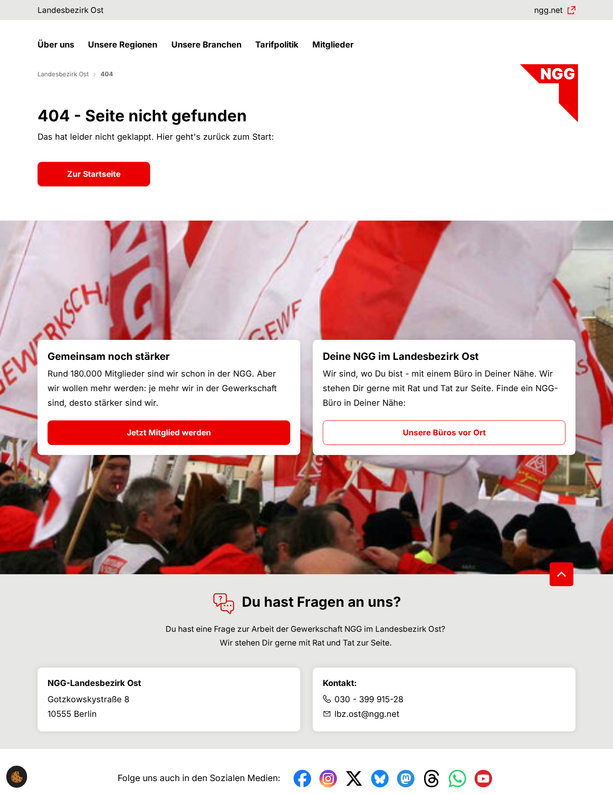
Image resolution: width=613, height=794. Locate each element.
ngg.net (548, 10)
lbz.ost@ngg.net (366, 714)
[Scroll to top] (561, 574)
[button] (58, 44)
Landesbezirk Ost (70, 10)
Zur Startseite (94, 174)
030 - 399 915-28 (368, 699)
